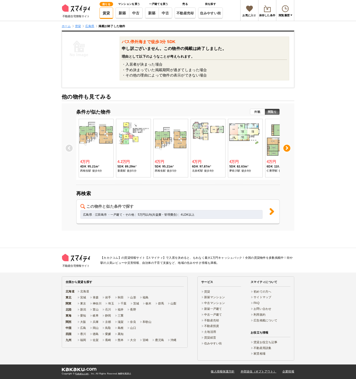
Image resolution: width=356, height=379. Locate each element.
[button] (178, 211)
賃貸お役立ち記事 (265, 342)
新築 (122, 13)
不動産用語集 (262, 348)
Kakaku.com (82, 373)
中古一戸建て (213, 314)
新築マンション (214, 297)
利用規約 (259, 314)
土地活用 (210, 332)
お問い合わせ (262, 309)
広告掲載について (265, 320)
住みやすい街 (210, 13)
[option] (96, 148)
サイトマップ (262, 297)
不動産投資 (211, 326)
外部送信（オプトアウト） (258, 371)
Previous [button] (69, 148)
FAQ (256, 303)
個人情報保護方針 (222, 371)
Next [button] (287, 148)
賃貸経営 (210, 337)
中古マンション (214, 303)
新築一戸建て (213, 309)
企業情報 (288, 371)
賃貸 (106, 13)
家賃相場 (259, 353)
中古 (136, 13)
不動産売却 (185, 13)
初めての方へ (262, 291)
